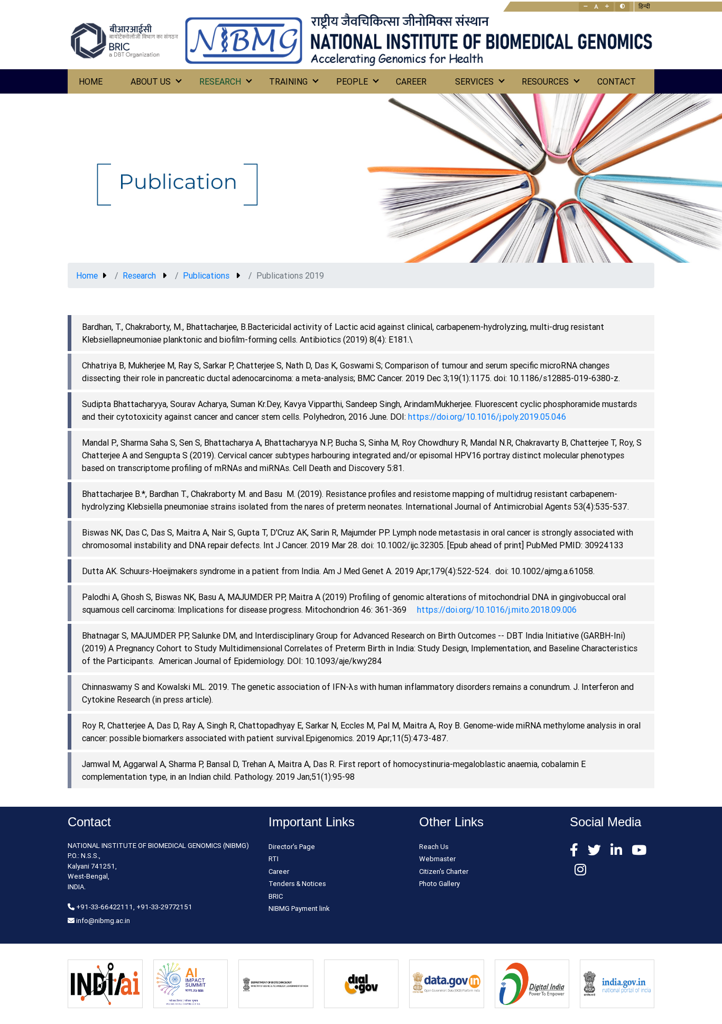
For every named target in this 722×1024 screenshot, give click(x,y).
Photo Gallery (439, 883)
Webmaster (437, 858)
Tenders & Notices (297, 883)
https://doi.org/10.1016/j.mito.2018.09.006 (497, 609)
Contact (616, 81)
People (352, 81)
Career (411, 81)
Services (474, 81)
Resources (545, 81)
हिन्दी (644, 6)
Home (91, 81)
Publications (206, 275)
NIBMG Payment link (299, 908)
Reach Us (434, 846)
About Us (151, 81)
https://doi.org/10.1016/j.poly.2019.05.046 (487, 416)
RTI (274, 858)
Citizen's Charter (443, 871)
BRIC (276, 896)
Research (220, 81)
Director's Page (292, 846)
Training (288, 81)
